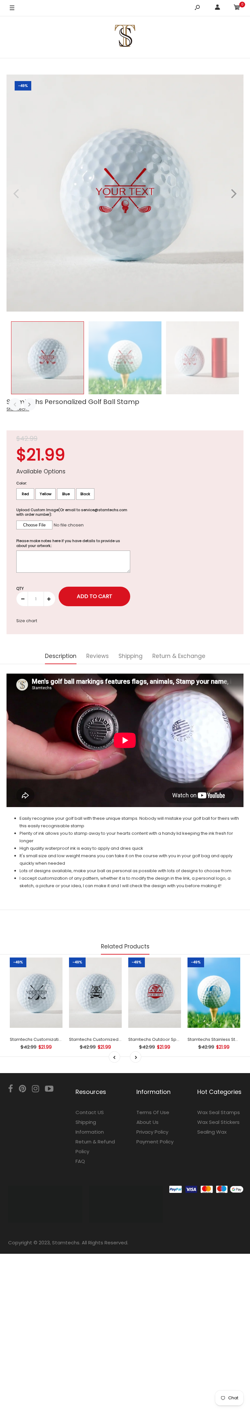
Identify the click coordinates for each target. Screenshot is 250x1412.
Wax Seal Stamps (218, 1112)
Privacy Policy (152, 1131)
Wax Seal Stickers (218, 1122)
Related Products (125, 946)
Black (85, 493)
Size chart (26, 621)
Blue (66, 493)
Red (25, 493)
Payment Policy (155, 1141)
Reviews (97, 656)
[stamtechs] (125, 37)
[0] (237, 8)
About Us (147, 1122)
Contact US (90, 1112)
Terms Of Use (152, 1112)
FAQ (80, 1161)
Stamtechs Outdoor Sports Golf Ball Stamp (172, 1039)
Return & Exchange (178, 656)
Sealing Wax (212, 1131)
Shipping (130, 656)
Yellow (45, 493)
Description (60, 656)
